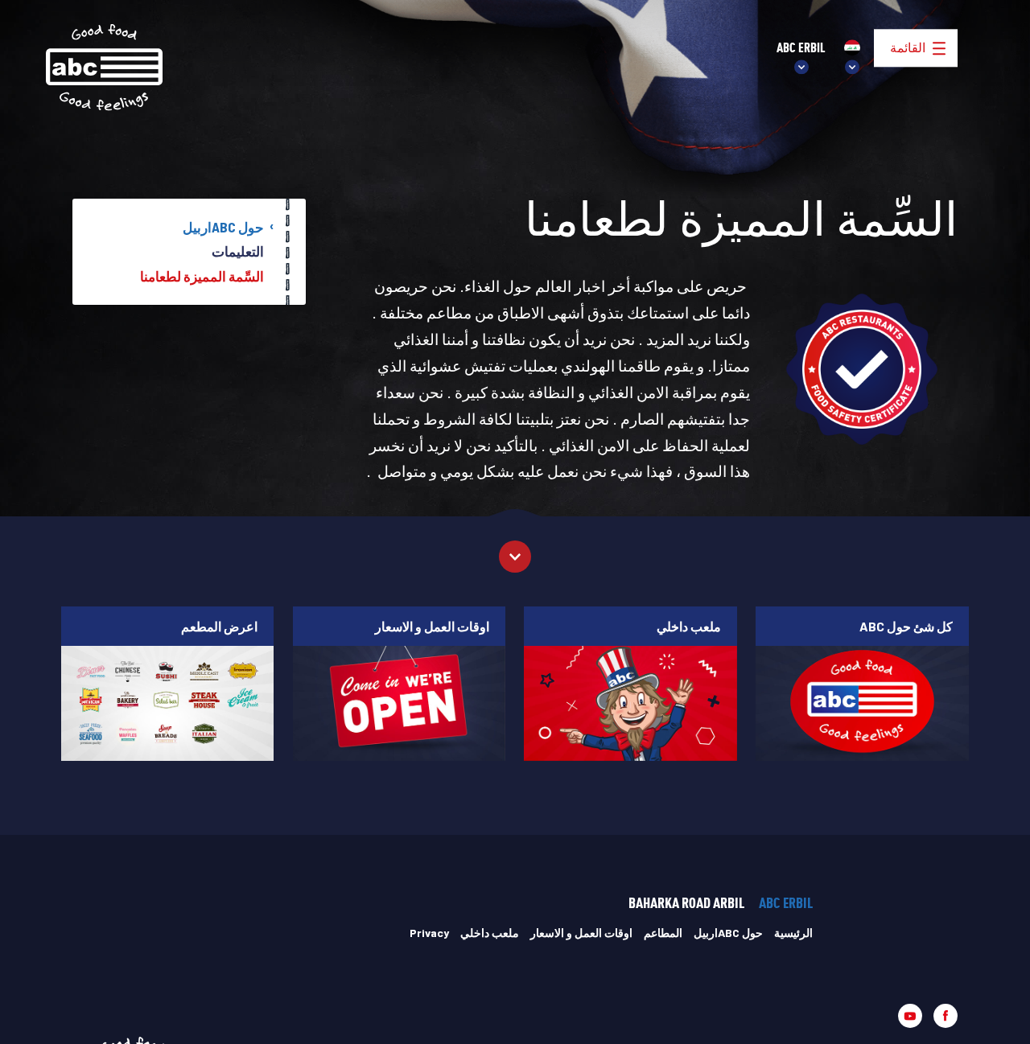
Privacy (429, 932)
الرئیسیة (793, 932)
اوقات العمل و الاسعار (581, 932)
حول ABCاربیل (223, 227)
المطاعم (663, 932)
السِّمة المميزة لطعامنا (202, 276)
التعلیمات (238, 251)
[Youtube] (910, 1016)
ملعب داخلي (489, 932)
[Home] (104, 68)
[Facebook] (945, 1016)
